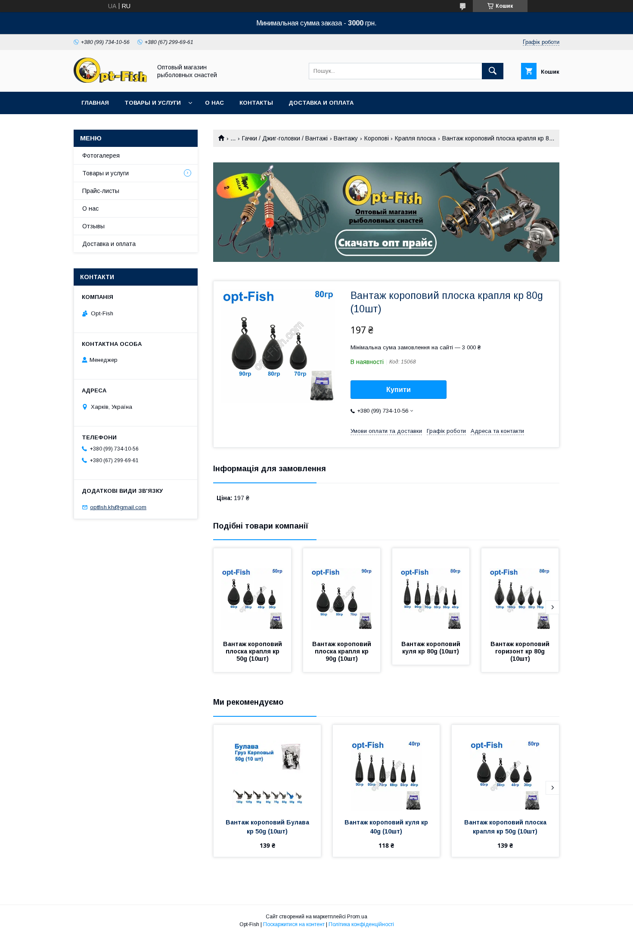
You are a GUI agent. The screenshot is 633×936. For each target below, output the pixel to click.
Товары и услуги (152, 103)
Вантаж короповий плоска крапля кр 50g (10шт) (253, 651)
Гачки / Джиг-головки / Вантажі (285, 138)
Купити (398, 389)
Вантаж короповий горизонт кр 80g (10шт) (520, 651)
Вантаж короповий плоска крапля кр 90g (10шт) (342, 651)
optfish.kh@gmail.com (118, 507)
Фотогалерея (101, 155)
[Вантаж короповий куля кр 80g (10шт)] (431, 591)
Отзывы (93, 226)
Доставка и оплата (321, 103)
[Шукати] (492, 71)
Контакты (256, 103)
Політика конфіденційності (361, 924)
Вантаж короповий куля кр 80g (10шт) (431, 648)
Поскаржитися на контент (294, 924)
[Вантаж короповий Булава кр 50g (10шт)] (267, 768)
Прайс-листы (100, 190)
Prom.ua (357, 917)
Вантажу (346, 138)
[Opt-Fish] (110, 80)
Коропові (376, 138)
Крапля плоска (415, 138)
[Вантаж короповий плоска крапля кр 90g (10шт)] (342, 591)
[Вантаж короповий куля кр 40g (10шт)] (386, 768)
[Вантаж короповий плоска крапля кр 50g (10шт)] (252, 591)
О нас (214, 103)
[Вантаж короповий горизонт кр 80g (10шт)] (520, 591)
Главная (95, 103)
